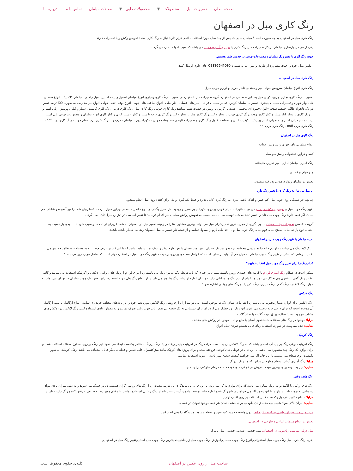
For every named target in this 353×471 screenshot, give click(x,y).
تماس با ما (73, 8)
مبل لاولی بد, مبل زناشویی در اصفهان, (287, 430)
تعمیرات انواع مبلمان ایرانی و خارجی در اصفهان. (280, 421)
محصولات (171, 8)
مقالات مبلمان (100, 8)
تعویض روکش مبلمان (270, 209)
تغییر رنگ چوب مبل (217, 47)
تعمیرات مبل (196, 8)
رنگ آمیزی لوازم (274, 272)
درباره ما (50, 8)
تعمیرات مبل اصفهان (280, 224)
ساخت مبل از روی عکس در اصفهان (198, 463)
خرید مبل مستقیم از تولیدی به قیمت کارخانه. (283, 412)
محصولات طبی (138, 8)
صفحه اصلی (224, 8)
